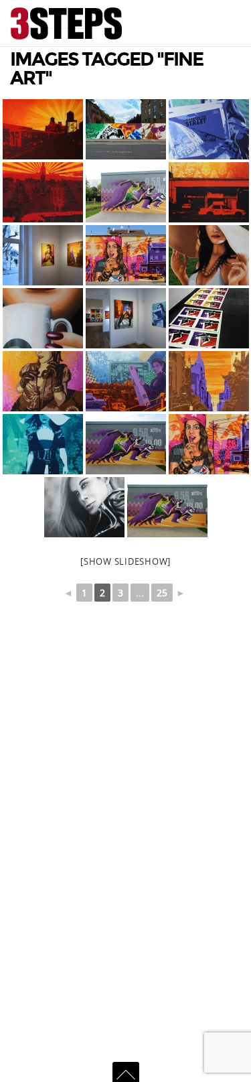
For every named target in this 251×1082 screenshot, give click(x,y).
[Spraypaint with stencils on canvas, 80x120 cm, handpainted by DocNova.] (209, 192)
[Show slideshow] (125, 561)
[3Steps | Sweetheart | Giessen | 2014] (126, 255)
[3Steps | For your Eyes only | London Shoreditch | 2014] (126, 129)
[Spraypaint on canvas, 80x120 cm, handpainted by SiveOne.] (84, 507)
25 (162, 592)
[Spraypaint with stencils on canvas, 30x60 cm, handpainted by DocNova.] (43, 192)
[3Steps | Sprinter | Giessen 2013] (126, 192)
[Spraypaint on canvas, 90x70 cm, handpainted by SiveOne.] (43, 318)
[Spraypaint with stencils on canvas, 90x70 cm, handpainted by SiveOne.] (43, 444)
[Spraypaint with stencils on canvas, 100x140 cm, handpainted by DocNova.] (43, 129)
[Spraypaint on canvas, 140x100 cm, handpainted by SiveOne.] (209, 255)
